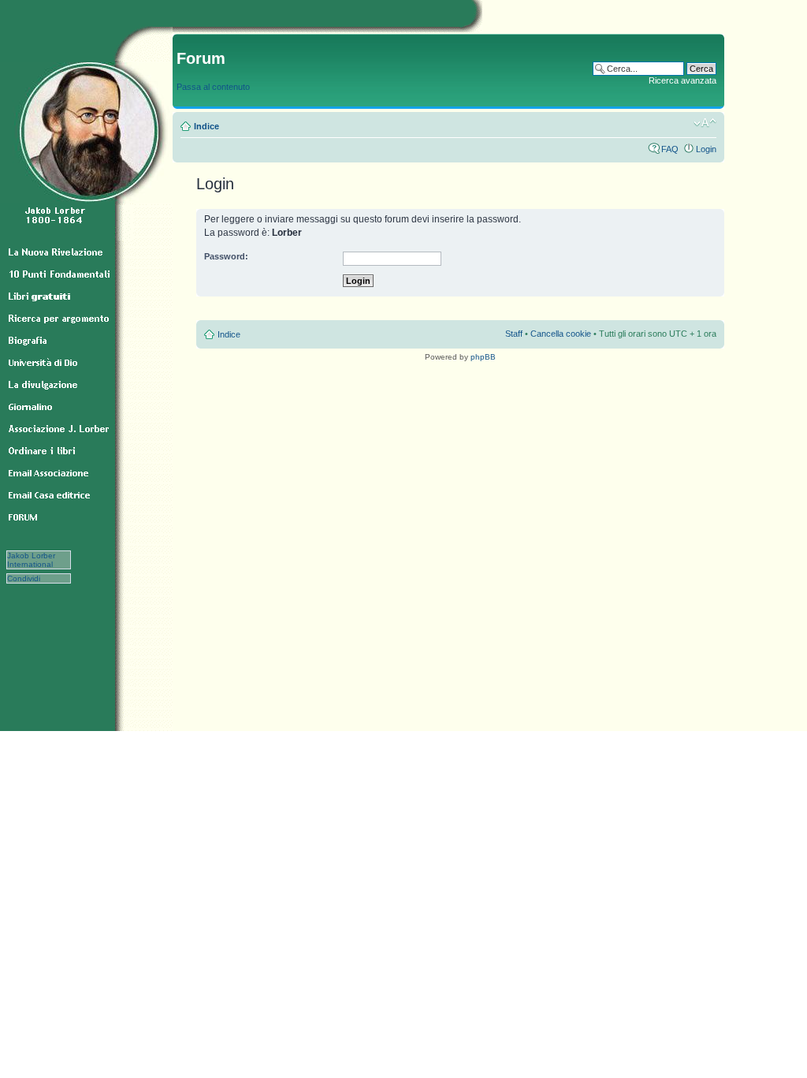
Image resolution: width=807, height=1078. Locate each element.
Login (706, 149)
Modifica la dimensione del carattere (705, 123)
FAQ (670, 149)
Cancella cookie (560, 333)
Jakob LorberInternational (31, 560)
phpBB (483, 356)
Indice (206, 126)
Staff (514, 333)
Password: (226, 256)
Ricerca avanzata (682, 80)
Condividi (32, 578)
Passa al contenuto (213, 86)
